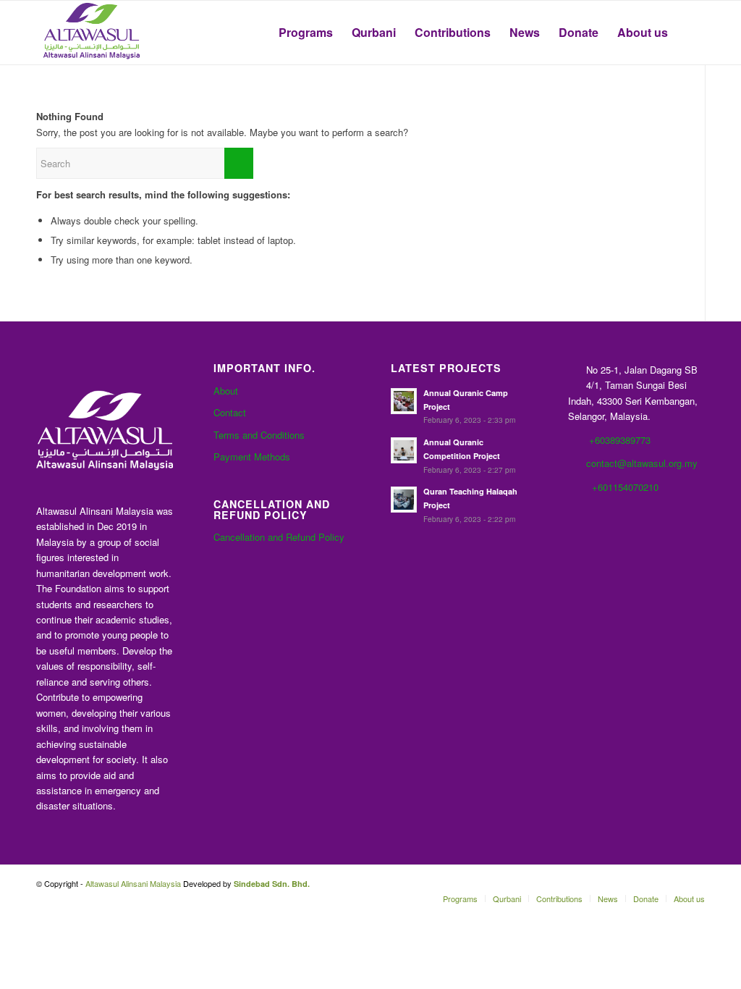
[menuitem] (305, 32)
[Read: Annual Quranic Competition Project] (404, 450)
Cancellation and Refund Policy (278, 537)
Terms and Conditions (259, 435)
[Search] (691, 32)
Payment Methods (251, 456)
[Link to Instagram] (694, 883)
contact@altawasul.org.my (642, 463)
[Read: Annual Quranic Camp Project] (404, 401)
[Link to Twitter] (650, 883)
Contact (229, 412)
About (225, 390)
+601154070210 (625, 487)
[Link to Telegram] (672, 883)
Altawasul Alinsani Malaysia (133, 883)
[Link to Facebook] (607, 883)
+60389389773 (620, 440)
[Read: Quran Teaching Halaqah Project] (404, 500)
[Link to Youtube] (629, 883)
